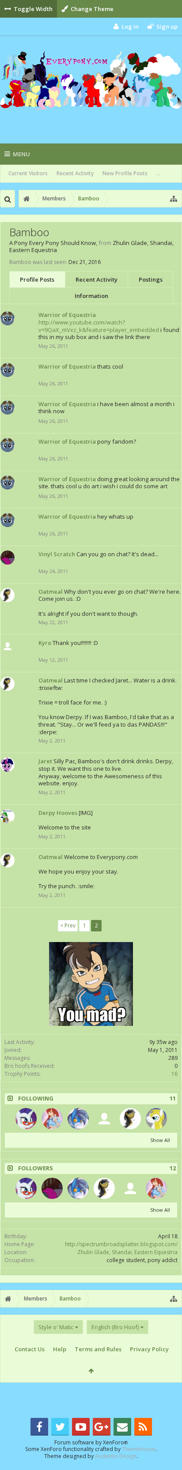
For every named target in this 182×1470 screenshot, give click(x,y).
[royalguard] (156, 1118)
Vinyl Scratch (56, 554)
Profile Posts (37, 279)
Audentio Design (115, 1456)
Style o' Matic (55, 1327)
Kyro (44, 643)
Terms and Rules (98, 1349)
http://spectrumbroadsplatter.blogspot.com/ (121, 1244)
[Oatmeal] (130, 1118)
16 (174, 1074)
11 (173, 1098)
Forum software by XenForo (91, 1442)
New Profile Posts (125, 173)
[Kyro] (104, 1118)
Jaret (45, 761)
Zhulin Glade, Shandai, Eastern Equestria (127, 1252)
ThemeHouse (138, 1449)
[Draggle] (52, 1118)
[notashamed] (26, 1118)
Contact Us (30, 1349)
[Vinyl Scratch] (52, 1188)
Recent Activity (75, 173)
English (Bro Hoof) (115, 1327)
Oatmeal (50, 592)
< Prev (68, 925)
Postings (151, 279)
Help (59, 1349)
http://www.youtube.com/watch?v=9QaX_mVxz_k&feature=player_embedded (98, 326)
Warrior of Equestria (67, 315)
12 (173, 1168)
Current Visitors (28, 173)
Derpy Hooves (57, 813)
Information (91, 296)
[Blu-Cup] (78, 1118)
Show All (160, 1140)
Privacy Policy (149, 1349)
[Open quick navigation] (174, 198)
